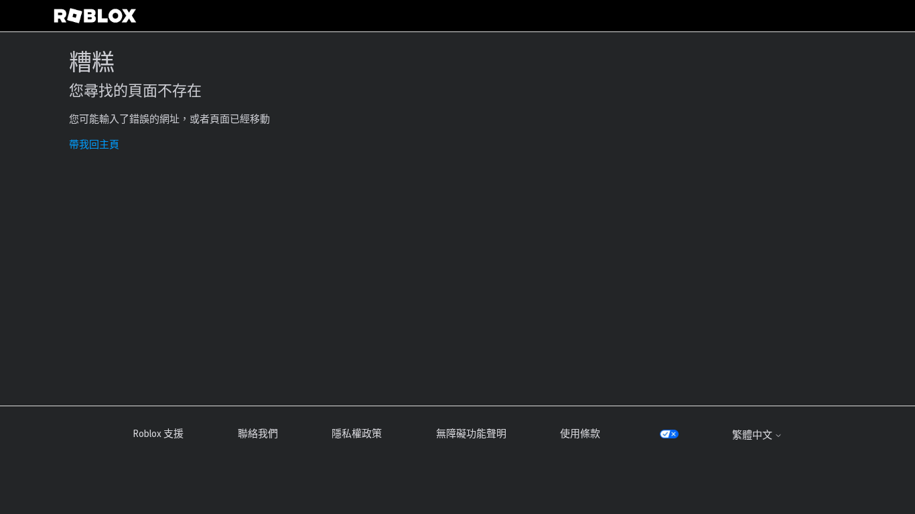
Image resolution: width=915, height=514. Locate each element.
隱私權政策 (357, 433)
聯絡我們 (258, 433)
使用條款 (580, 433)
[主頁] (95, 15)
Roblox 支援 (158, 433)
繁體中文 (753, 434)
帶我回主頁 (94, 144)
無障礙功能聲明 (471, 433)
